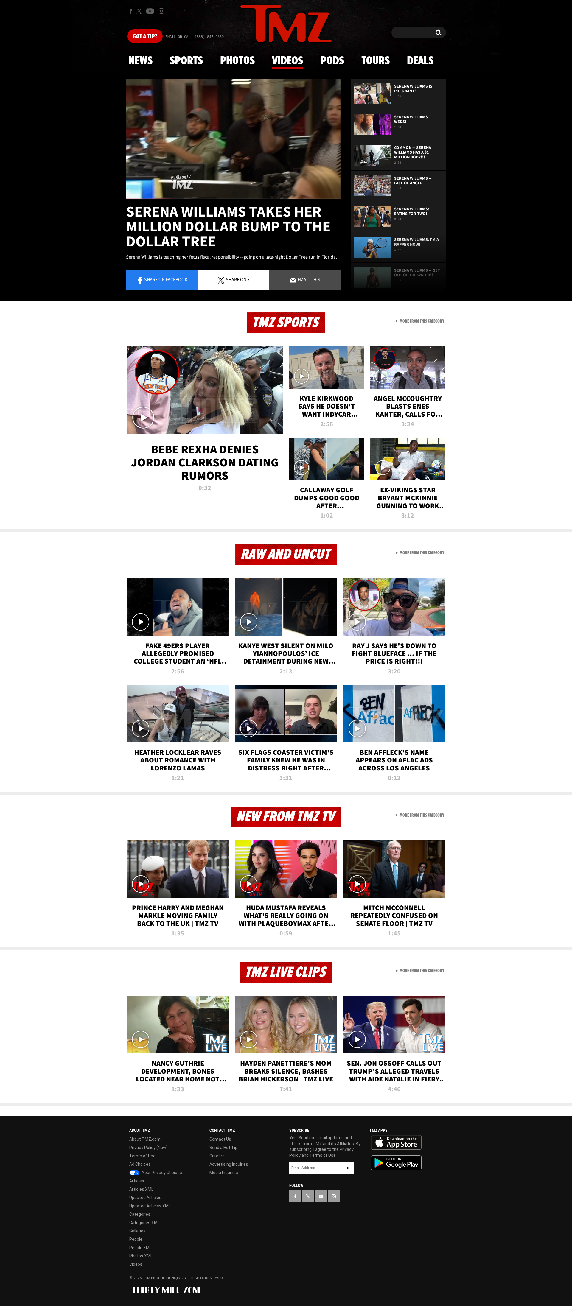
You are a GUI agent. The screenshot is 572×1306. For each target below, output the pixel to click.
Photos (237, 61)
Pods (332, 61)
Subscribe (348, 1168)
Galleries (137, 1231)
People (135, 1239)
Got (145, 37)
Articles (136, 1181)
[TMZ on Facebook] (131, 11)
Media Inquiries (223, 1172)
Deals (420, 61)
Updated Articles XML (150, 1206)
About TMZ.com (145, 1139)
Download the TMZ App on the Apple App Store (396, 1142)
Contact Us (220, 1139)
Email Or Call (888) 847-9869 (194, 37)
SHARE (238, 279)
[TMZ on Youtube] (150, 11)
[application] (233, 139)
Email (308, 279)
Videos (287, 61)
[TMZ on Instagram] (161, 11)
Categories (139, 1214)
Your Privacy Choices (161, 1172)
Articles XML (141, 1189)
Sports (186, 61)
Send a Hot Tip (223, 1147)
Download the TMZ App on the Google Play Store (396, 1162)
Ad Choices (140, 1164)
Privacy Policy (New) (148, 1147)
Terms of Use (142, 1156)
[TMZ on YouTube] (321, 1196)
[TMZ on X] (140, 11)
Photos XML (141, 1256)
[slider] (233, 199)
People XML (140, 1247)
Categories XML (144, 1222)
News (140, 61)
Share (165, 279)
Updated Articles (145, 1197)
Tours (375, 61)
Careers (217, 1156)
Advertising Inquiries (228, 1164)
